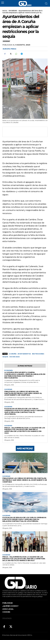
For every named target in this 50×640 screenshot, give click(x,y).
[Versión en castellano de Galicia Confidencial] (25, 3)
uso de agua (14, 357)
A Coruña (12, 354)
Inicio (4, 11)
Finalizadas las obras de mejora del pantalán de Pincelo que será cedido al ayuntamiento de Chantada (23, 393)
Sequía (5, 357)
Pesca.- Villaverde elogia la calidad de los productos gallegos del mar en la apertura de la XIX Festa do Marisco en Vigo (24, 430)
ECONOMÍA (8, 370)
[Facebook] (4, 53)
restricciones (38, 354)
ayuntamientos (24, 354)
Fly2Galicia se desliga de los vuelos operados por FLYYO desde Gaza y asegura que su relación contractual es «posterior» (24, 411)
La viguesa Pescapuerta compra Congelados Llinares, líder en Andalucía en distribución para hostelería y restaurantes (24, 375)
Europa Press (9, 49)
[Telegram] (21, 53)
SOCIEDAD (13, 11)
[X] (10, 53)
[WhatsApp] (16, 53)
